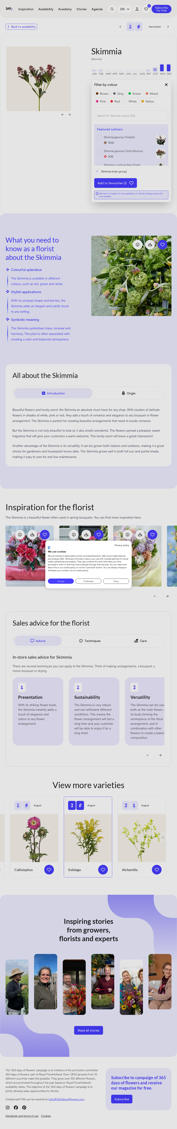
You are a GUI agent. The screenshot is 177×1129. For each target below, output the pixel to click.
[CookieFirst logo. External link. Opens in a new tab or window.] (49, 547)
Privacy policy (122, 544)
